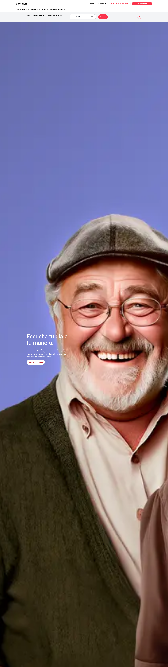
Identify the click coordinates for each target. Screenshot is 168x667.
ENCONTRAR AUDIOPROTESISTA (119, 3)
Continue (103, 17)
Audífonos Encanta (36, 362)
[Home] (21, 4)
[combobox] (82, 16)
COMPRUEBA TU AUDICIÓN (142, 3)
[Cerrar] (139, 17)
